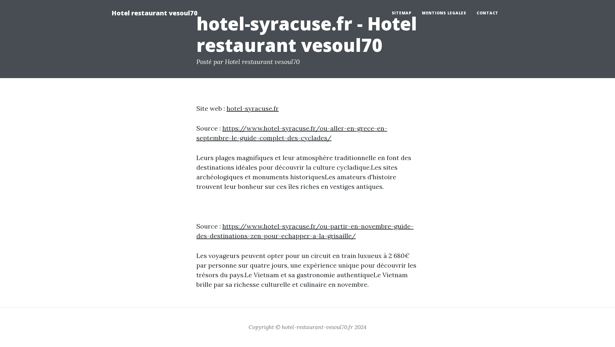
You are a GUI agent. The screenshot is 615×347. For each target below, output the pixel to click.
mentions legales (444, 13)
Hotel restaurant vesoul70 (154, 13)
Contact (487, 13)
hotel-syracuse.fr (252, 108)
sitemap (402, 13)
